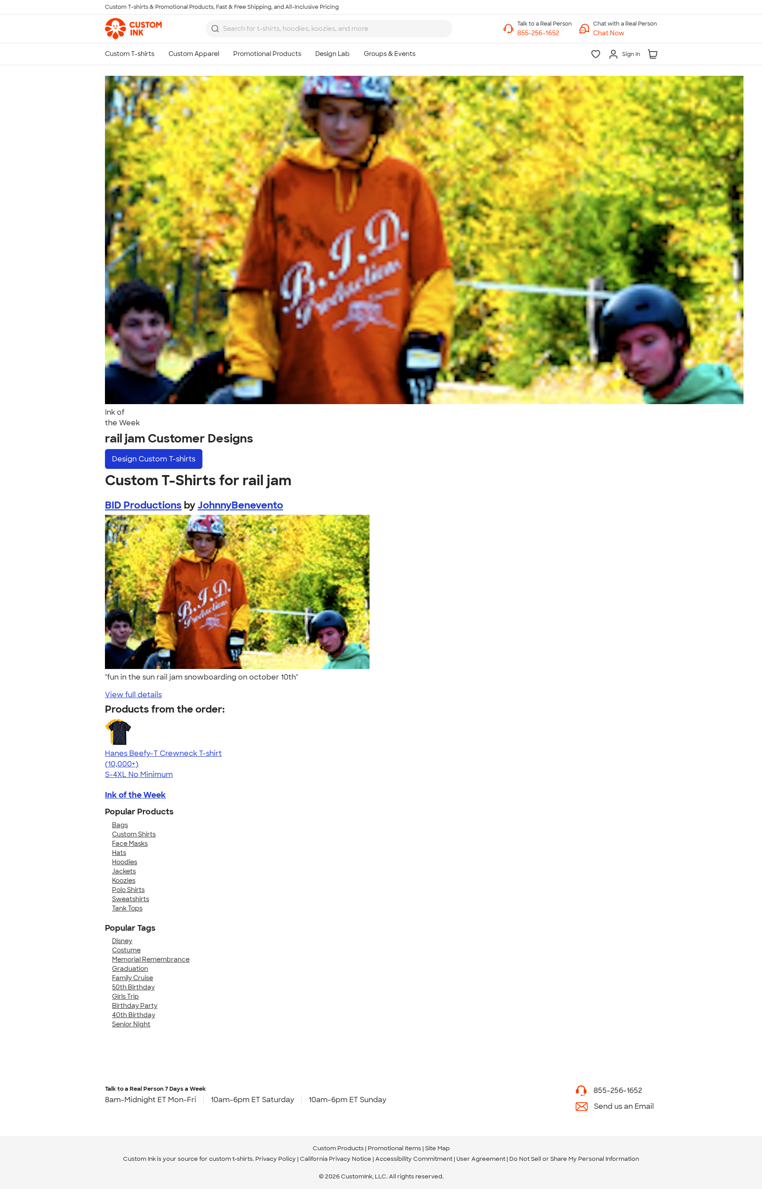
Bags (120, 825)
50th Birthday (133, 987)
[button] (625, 33)
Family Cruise (132, 978)
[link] (133, 28)
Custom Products (338, 1148)
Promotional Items (394, 1148)
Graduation (130, 969)
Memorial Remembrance (151, 959)
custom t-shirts (231, 1159)
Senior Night (131, 1024)
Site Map (437, 1148)
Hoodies (124, 862)
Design (153, 459)
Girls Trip (125, 996)
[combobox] (328, 28)
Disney (122, 941)
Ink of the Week (135, 795)
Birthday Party (134, 1006)
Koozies (123, 880)
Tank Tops (127, 908)
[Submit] (215, 28)
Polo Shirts (128, 890)
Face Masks (130, 843)
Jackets (124, 871)
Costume (126, 950)
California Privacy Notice (335, 1159)
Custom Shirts (134, 834)
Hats (119, 853)
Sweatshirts (130, 899)
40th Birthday (133, 1015)
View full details (133, 694)
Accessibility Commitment (413, 1159)
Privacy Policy (275, 1159)
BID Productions (143, 505)
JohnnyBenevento (240, 505)
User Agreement (480, 1159)
